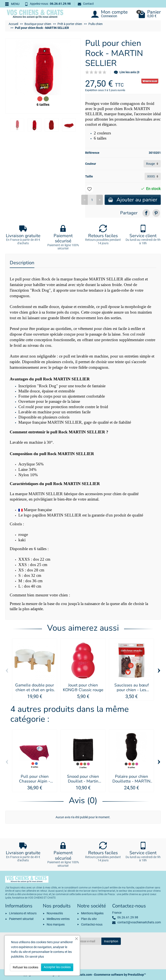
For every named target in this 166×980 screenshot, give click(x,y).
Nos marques (56, 924)
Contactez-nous (91, 924)
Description (22, 262)
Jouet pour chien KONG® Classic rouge (83, 687)
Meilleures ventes (58, 919)
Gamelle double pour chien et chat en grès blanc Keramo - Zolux (34, 690)
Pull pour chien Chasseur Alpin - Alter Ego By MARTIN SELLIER (34, 784)
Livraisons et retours (23, 913)
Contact (88, 3)
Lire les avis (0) (130, 72)
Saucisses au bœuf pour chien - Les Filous (131, 690)
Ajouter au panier (137, 199)
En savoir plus (34, 956)
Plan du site (89, 919)
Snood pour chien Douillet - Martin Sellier (83, 781)
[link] (146, 213)
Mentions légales (92, 913)
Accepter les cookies (57, 967)
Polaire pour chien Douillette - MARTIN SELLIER (131, 781)
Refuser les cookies (25, 967)
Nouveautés (55, 913)
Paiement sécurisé (21, 919)
